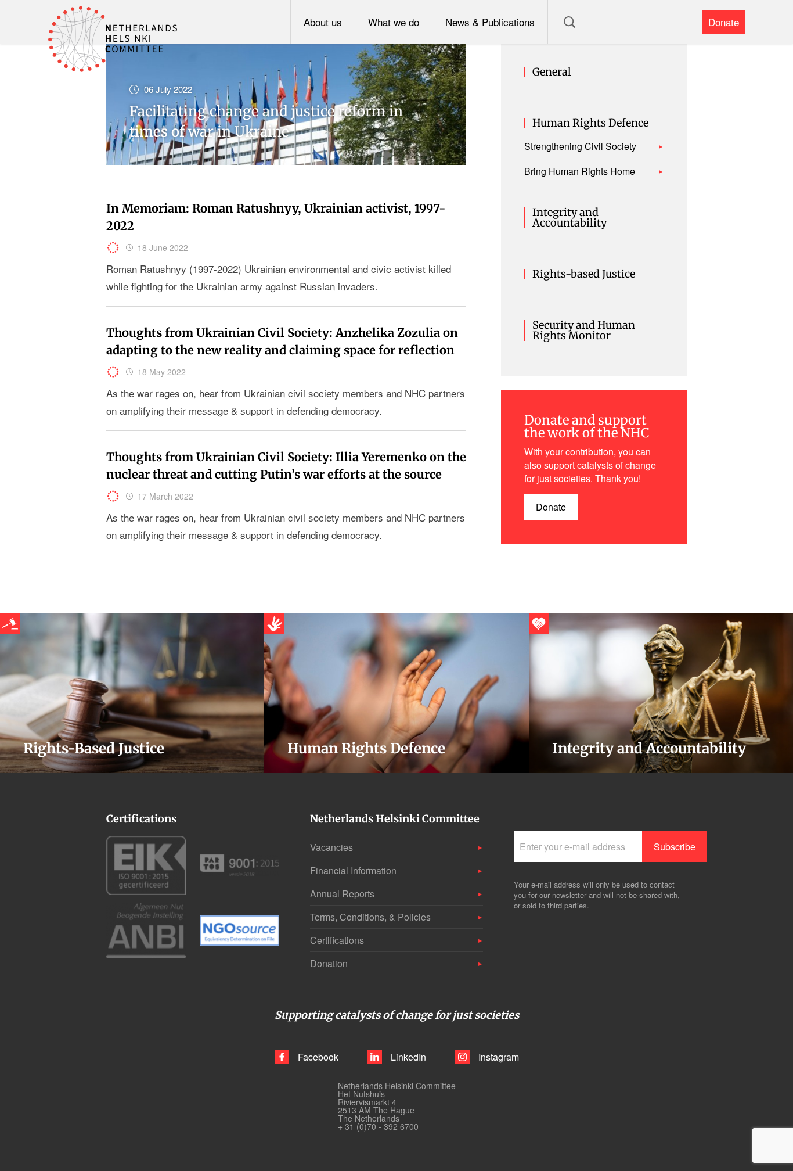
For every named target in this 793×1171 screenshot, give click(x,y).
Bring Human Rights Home (579, 171)
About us (323, 22)
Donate (723, 22)
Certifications (337, 940)
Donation (329, 963)
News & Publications (490, 22)
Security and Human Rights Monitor (583, 330)
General (551, 72)
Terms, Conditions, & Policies (370, 917)
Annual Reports (342, 893)
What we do (393, 22)
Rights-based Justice (583, 274)
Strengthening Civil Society (580, 146)
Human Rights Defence (590, 123)
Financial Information (353, 870)
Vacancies (331, 847)
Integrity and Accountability (569, 217)
